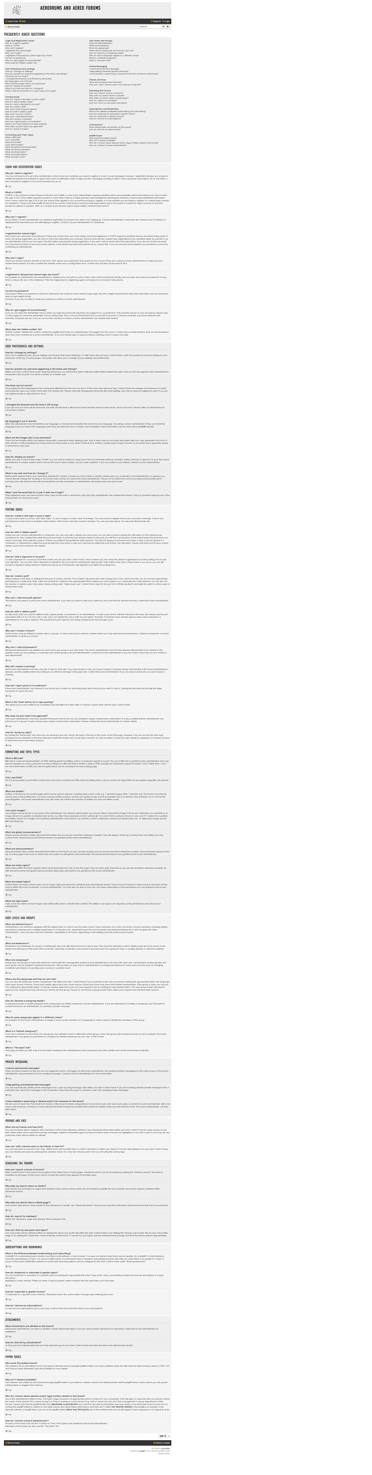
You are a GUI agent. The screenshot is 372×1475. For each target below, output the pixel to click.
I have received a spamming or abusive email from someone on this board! (124, 74)
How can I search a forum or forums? (106, 93)
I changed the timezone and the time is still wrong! (28, 79)
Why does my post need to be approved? (24, 126)
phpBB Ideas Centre (135, 1382)
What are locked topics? (16, 154)
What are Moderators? (99, 46)
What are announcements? (17, 149)
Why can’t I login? (13, 53)
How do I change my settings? (19, 71)
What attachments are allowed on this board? (110, 127)
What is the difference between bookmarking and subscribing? (117, 111)
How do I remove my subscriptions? (105, 119)
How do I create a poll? (15, 107)
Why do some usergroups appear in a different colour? (114, 55)
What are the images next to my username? (25, 84)
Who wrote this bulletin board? (103, 138)
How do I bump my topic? (17, 129)
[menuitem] (22, 21)
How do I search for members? (103, 100)
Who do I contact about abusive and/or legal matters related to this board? (124, 143)
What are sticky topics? (15, 152)
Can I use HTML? (12, 140)
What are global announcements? (21, 147)
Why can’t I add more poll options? (21, 109)
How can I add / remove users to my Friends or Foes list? (115, 85)
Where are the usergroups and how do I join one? (111, 50)
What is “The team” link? (100, 60)
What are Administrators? (100, 43)
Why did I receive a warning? (18, 119)
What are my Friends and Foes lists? (105, 82)
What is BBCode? (13, 137)
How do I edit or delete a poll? (18, 112)
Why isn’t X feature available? (102, 140)
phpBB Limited (86, 1366)
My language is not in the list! (18, 81)
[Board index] (21, 10)
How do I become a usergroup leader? (106, 53)
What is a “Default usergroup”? (103, 58)
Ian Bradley (165, 1448)
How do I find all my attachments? (105, 129)
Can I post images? (14, 145)
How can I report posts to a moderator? (23, 121)
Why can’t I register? (14, 48)
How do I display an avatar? (18, 86)
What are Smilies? (13, 142)
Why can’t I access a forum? (18, 114)
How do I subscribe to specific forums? (106, 116)
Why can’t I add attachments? (19, 116)
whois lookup (42, 1401)
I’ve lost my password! (15, 58)
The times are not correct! (17, 76)
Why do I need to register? (17, 43)
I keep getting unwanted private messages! (109, 71)
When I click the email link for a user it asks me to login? (30, 91)
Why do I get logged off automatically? (23, 60)
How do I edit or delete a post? (19, 102)
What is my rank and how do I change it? (24, 88)
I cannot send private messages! (104, 69)
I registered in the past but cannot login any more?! (28, 55)
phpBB (141, 426)
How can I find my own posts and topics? (108, 103)
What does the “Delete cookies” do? (21, 63)
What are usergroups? (99, 48)
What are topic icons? (15, 157)
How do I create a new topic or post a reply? (25, 99)
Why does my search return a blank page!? (109, 98)
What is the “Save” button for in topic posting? (26, 124)
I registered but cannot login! (18, 50)
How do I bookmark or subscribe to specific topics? (112, 114)
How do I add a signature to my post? (22, 104)
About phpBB (45, 1368)
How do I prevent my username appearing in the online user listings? (36, 74)
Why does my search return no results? (107, 95)
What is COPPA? (12, 46)
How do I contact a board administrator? (108, 145)
